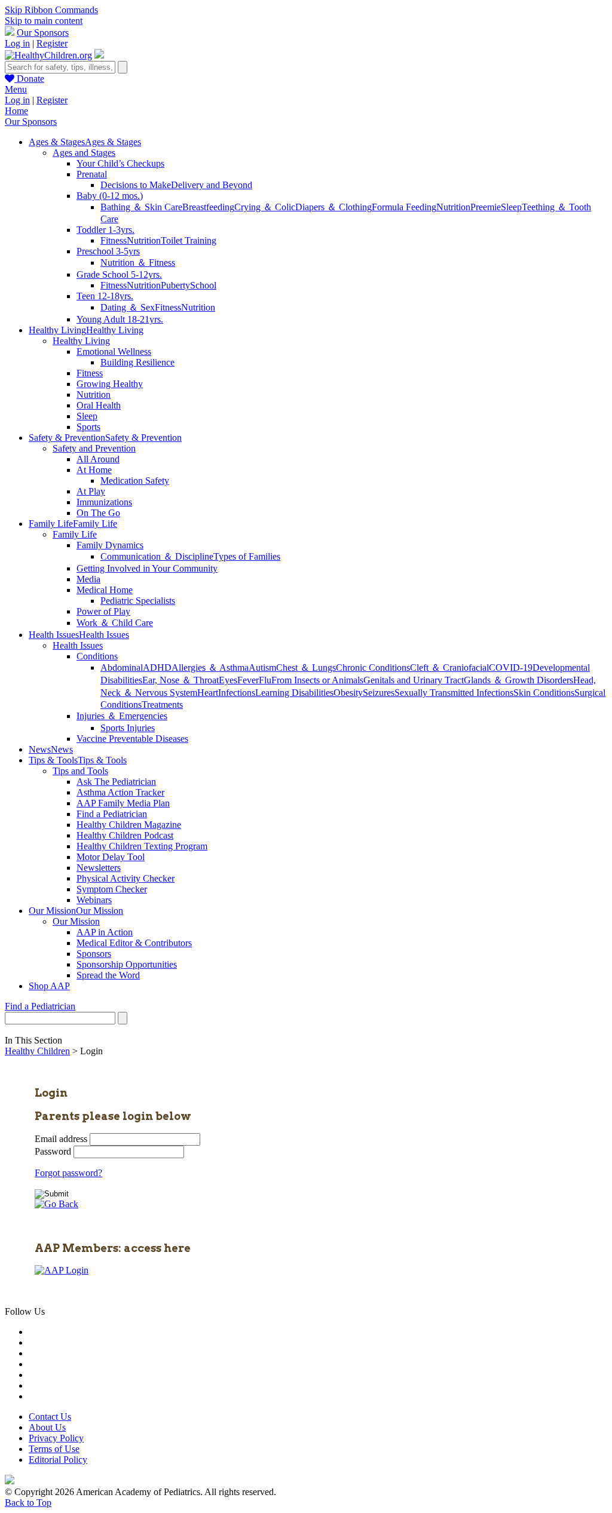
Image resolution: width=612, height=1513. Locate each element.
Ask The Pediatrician (116, 782)
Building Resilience (137, 362)
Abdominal (121, 667)
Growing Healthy (109, 384)
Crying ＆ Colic (264, 207)
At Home (94, 470)
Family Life (75, 534)
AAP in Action (104, 932)
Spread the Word (108, 975)
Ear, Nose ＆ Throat (180, 680)
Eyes (228, 680)
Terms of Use (54, 1449)
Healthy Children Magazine (128, 825)
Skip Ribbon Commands (51, 10)
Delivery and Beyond (211, 185)
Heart (207, 693)
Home (16, 111)
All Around (98, 459)
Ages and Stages (84, 153)
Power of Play (103, 611)
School (203, 285)
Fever (248, 680)
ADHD (157, 667)
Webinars (94, 900)
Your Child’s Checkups (120, 163)
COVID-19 (511, 667)
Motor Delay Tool (110, 857)
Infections (236, 693)
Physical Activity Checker (125, 878)
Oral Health (98, 405)
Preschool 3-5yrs (108, 251)
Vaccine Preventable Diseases (132, 739)
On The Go (98, 513)
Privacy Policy (56, 1438)
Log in (17, 43)
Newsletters (98, 868)
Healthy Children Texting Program (141, 846)
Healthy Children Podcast (124, 835)
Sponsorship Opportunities (126, 964)
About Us (47, 1427)
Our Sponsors (43, 32)
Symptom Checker (111, 889)
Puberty (175, 285)
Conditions (97, 656)
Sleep (511, 207)
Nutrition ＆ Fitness (137, 262)
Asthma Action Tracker (120, 792)
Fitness (113, 240)
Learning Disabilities (294, 693)
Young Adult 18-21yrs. (119, 319)
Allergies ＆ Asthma (210, 667)
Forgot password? (68, 1173)
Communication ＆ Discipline (156, 556)
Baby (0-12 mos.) (109, 196)
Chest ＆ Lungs (306, 667)
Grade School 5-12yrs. (119, 274)
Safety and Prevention (94, 448)
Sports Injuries (127, 728)
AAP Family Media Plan (123, 803)
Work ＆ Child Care (114, 623)
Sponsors (93, 954)
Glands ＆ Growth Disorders (518, 680)
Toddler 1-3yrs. (105, 230)
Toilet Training (188, 240)
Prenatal (91, 174)
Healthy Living (81, 341)
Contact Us (50, 1416)
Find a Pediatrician (111, 814)
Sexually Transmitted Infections (453, 693)
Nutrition (453, 207)
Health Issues (78, 645)
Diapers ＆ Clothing (333, 207)
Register (52, 43)
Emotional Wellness (113, 351)
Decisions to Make (135, 185)
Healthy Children (37, 1051)
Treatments (162, 704)
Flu (265, 680)
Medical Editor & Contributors (134, 943)
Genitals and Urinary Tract (413, 680)
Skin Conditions (543, 693)
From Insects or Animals (317, 680)
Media (88, 579)
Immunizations (104, 502)
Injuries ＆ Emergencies (121, 716)
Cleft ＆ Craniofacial (449, 667)
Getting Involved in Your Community (147, 568)
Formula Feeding (404, 207)
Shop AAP (49, 986)
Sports (88, 427)
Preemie (485, 207)
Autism (262, 667)
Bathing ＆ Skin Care (141, 207)
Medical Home (104, 590)
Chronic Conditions (373, 667)
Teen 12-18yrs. (104, 296)
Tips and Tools (80, 771)
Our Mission (76, 921)
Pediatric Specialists (137, 601)
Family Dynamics (109, 545)
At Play (90, 491)
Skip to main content (43, 21)
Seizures (378, 693)
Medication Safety (134, 480)
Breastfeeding (208, 207)
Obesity (348, 693)
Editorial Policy (58, 1459)
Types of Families (246, 556)
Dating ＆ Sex (127, 307)
